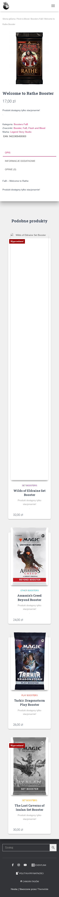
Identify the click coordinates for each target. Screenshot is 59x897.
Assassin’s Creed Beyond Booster (29, 598)
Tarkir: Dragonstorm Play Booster (29, 703)
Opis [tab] (7, 152)
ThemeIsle (42, 889)
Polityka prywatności (31, 873)
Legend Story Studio (20, 132)
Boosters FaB (37, 19)
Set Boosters (29, 485)
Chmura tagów (31, 881)
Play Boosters (29, 695)
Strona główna (8, 19)
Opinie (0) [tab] (10, 169)
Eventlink (40, 865)
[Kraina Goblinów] (7, 6)
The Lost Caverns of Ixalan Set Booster (30, 808)
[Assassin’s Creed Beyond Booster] (29, 556)
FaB (25, 128)
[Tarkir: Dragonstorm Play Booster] (29, 661)
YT (25, 865)
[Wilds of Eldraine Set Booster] (29, 356)
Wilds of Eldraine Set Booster (29, 493)
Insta (18, 865)
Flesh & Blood (23, 19)
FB (12, 865)
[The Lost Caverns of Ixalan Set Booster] (29, 766)
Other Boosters (29, 590)
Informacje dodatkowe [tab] (20, 161)
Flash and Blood (36, 128)
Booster (17, 128)
